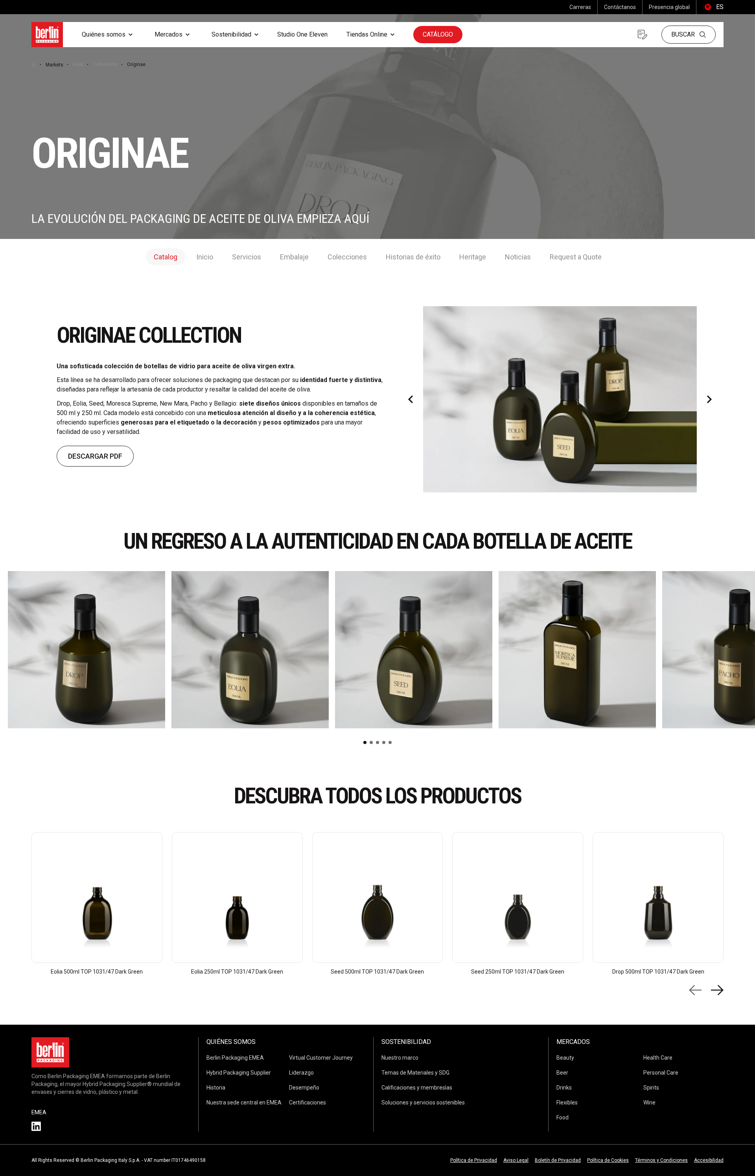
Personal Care (660, 1072)
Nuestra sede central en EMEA (244, 1102)
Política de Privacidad (473, 1160)
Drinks (564, 1087)
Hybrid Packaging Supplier (238, 1072)
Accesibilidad (709, 1160)
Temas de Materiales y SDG (415, 1072)
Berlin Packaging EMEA (235, 1058)
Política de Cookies (608, 1160)
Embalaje (294, 257)
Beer (562, 1072)
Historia (215, 1087)
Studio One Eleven (302, 34)
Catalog (165, 257)
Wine (649, 1102)
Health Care (657, 1058)
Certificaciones (307, 1102)
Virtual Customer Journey (321, 1058)
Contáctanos (620, 7)
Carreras (580, 7)
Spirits (651, 1087)
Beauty (565, 1058)
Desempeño (304, 1087)
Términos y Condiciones (661, 1160)
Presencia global (669, 7)
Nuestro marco (399, 1058)
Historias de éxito (413, 257)
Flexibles (567, 1102)
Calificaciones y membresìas (416, 1087)
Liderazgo (301, 1072)
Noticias (518, 257)
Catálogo (438, 34)
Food (78, 64)
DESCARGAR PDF (95, 456)
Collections (105, 64)
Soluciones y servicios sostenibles (423, 1102)
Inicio (204, 257)
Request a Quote (576, 257)
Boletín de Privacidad (558, 1160)
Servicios (246, 257)
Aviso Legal (515, 1160)
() (713, 7)
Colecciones (347, 257)
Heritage (472, 257)
